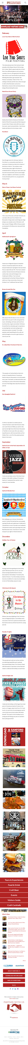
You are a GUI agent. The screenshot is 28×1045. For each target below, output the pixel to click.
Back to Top (16, 1038)
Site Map (11, 1038)
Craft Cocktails (14, 905)
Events (14, 895)
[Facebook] (10, 989)
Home (5, 1036)
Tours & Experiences (14, 880)
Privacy (18, 1036)
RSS (22, 1036)
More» (24, 960)
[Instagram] (18, 989)
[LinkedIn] (15, 989)
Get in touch (12, 998)
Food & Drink (14, 885)
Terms (14, 1036)
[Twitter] (13, 989)
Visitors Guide (14, 900)
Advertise (10, 1036)
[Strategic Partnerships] (14, 1014)
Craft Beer (14, 890)
